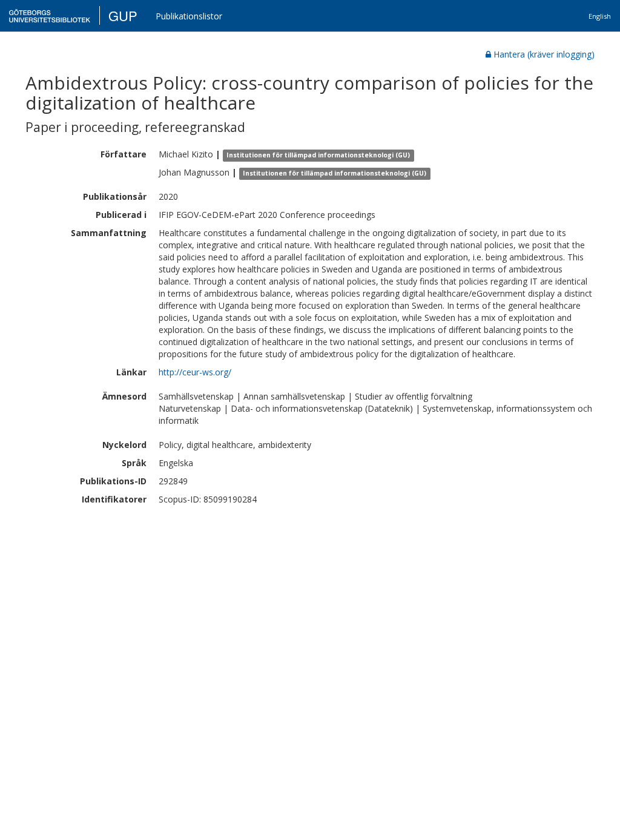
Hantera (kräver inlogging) (544, 54)
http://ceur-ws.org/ (195, 372)
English (600, 16)
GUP (122, 15)
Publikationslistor (189, 16)
